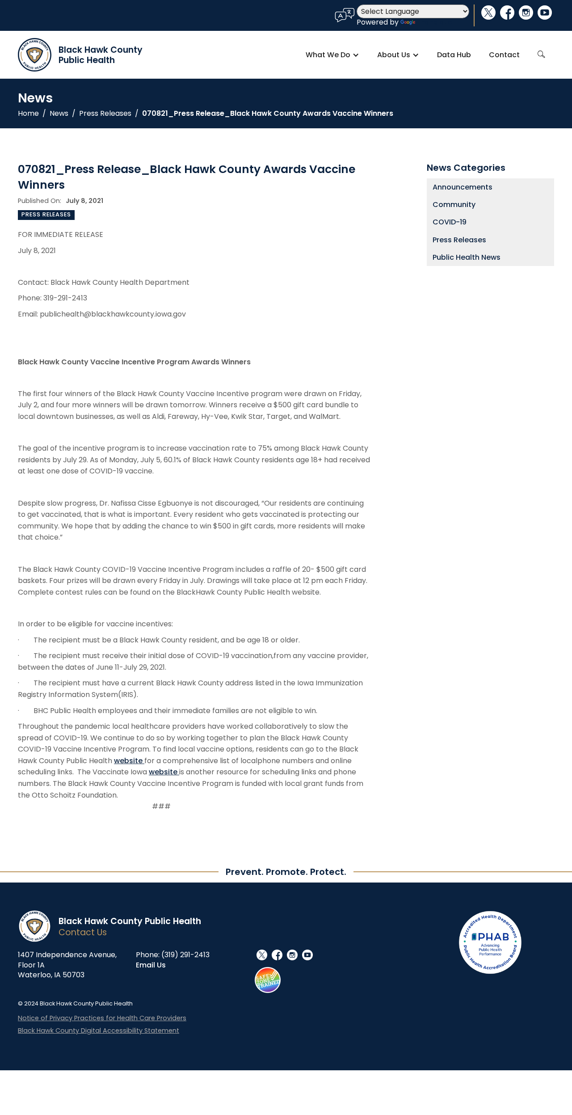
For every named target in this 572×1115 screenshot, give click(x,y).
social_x (488, 12)
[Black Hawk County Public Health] (38, 926)
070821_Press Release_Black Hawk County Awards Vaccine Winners (267, 114)
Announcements (462, 187)
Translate (434, 22)
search (541, 54)
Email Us (151, 965)
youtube (545, 12)
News (59, 114)
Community (454, 204)
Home (28, 114)
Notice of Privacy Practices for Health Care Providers (102, 1018)
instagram (526, 12)
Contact (504, 55)
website (129, 761)
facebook (507, 12)
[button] (332, 55)
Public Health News (466, 257)
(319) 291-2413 (185, 955)
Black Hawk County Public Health (130, 921)
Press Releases (105, 114)
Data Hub (454, 55)
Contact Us (83, 932)
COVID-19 (450, 222)
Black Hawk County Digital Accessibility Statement (98, 1031)
